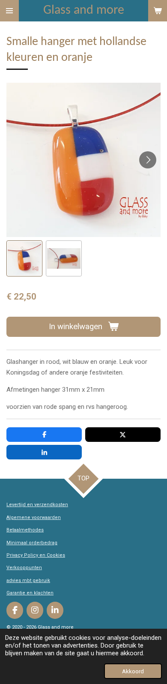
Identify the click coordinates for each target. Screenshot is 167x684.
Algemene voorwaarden (33, 517)
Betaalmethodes (25, 530)
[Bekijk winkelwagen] (157, 10)
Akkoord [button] (133, 671)
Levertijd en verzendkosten (37, 504)
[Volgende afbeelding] (147, 159)
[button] (24, 258)
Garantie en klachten (30, 593)
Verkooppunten (24, 567)
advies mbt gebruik (28, 580)
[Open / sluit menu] (9, 10)
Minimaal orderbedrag (31, 543)
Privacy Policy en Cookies (35, 555)
